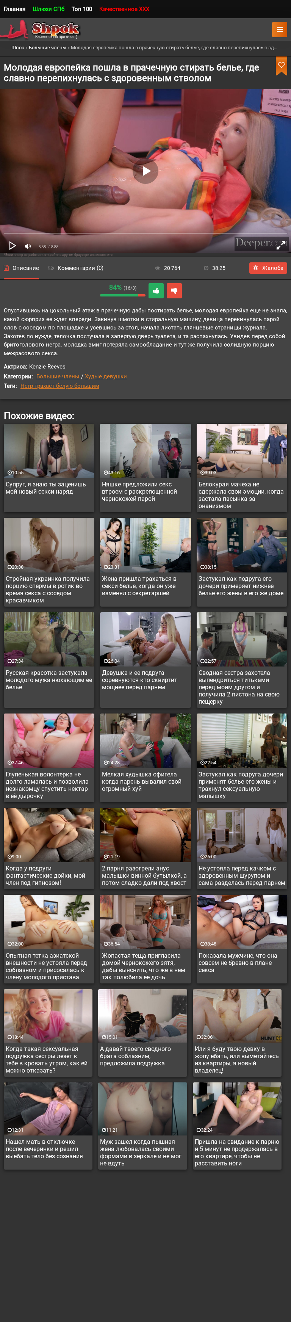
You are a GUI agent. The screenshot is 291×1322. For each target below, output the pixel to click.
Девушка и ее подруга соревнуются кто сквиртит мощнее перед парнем (139, 680)
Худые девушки (106, 376)
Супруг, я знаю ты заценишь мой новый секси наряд (46, 488)
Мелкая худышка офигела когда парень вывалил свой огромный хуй (141, 781)
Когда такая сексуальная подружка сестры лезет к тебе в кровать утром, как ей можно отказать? (47, 1059)
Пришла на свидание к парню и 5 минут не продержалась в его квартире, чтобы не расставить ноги (237, 1152)
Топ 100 (82, 9)
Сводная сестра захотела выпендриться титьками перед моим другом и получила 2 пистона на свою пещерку (239, 687)
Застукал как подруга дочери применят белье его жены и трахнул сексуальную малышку (241, 785)
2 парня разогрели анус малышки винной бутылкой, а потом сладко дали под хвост (144, 875)
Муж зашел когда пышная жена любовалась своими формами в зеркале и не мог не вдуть (140, 1152)
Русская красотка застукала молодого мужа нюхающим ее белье (49, 680)
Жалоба (272, 268)
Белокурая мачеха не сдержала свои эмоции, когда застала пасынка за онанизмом (241, 495)
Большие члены (58, 376)
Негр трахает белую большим (59, 386)
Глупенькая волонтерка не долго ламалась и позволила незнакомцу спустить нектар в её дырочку (47, 785)
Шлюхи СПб (48, 9)
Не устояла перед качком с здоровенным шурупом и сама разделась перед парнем (242, 875)
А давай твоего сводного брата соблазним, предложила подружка (135, 1056)
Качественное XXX (124, 9)
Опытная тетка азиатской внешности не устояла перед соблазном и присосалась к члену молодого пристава (46, 966)
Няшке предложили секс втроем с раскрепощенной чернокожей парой (139, 491)
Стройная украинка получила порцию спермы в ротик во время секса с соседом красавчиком (48, 589)
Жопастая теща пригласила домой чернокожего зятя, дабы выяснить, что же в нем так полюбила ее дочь (143, 966)
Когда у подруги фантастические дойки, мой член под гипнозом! (45, 875)
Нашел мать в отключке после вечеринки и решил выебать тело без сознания (44, 1149)
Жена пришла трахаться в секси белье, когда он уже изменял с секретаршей (139, 586)
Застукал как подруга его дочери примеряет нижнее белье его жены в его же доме (241, 586)
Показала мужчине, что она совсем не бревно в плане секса (238, 963)
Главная (14, 9)
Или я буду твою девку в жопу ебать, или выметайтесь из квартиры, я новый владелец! (237, 1059)
